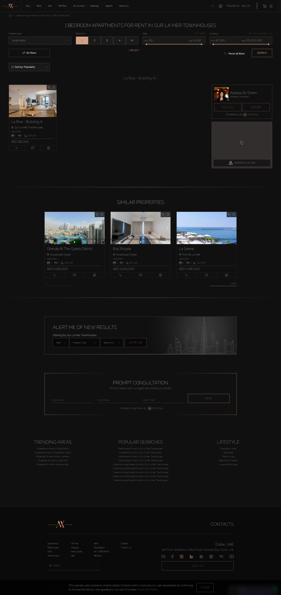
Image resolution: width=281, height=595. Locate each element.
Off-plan (62, 6)
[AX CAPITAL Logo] (59, 524)
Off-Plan (74, 543)
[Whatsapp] (201, 556)
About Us (123, 6)
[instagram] (211, 556)
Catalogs (94, 6)
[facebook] (172, 556)
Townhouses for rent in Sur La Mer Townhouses (140, 460)
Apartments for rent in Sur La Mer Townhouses (140, 456)
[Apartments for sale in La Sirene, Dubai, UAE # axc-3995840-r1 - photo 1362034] (207, 228)
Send (208, 398)
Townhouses (53, 556)
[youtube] (232, 556)
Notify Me (135, 342)
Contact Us (126, 547)
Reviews (98, 556)
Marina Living (228, 456)
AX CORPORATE (101, 551)
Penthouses (53, 547)
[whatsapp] (220, 6)
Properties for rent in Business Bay (53, 464)
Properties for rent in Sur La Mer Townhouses (140, 452)
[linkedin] (191, 556)
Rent (39, 6)
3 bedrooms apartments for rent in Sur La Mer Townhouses (140, 472)
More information (148, 589)
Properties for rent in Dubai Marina (53, 448)
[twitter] (181, 556)
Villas (49, 551)
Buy (28, 6)
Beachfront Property (228, 460)
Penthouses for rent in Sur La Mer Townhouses (141, 448)
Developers (99, 547)
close (205, 587)
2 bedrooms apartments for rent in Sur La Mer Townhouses (140, 464)
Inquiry (256, 107)
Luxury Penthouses (228, 464)
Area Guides (76, 551)
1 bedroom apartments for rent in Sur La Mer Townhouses (140, 480)
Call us (246, 6)
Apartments (52, 543)
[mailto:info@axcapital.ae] (163, 556)
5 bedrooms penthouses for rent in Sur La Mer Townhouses (140, 468)
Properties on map (244, 163)
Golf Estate (228, 452)
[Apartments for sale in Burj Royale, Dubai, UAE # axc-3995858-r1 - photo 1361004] (141, 228)
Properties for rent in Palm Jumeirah (53, 456)
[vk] (221, 556)
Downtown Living (228, 448)
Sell (50, 6)
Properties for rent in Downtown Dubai (53, 452)
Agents (109, 6)
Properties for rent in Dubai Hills (52, 460)
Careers (124, 543)
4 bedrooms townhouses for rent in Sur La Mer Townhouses (140, 476)
